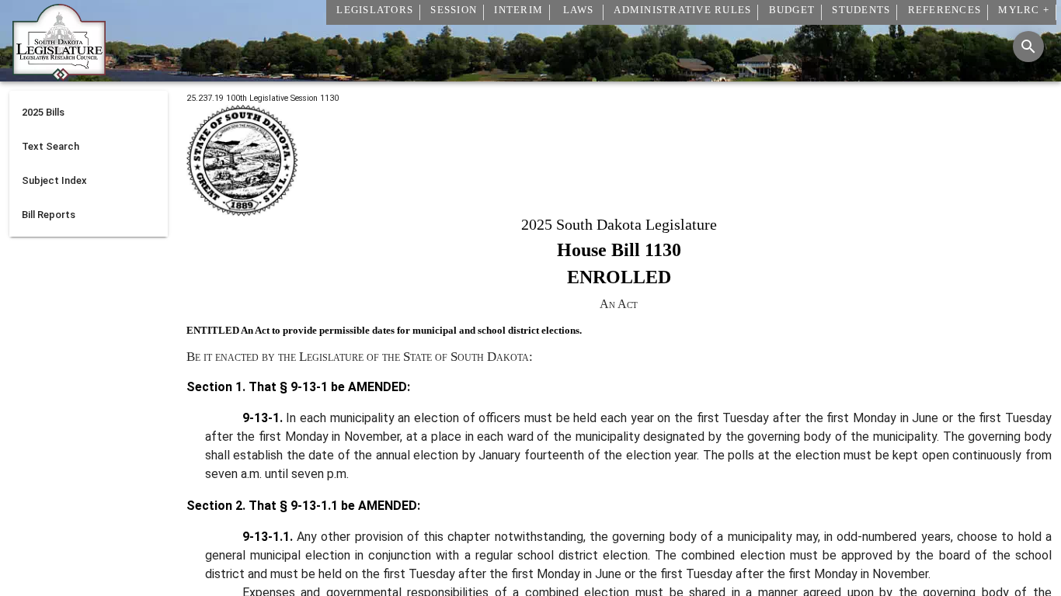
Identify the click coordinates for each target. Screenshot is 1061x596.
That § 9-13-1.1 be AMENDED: (332, 505)
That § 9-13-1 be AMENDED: (327, 386)
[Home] (59, 75)
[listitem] (89, 112)
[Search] (1028, 46)
